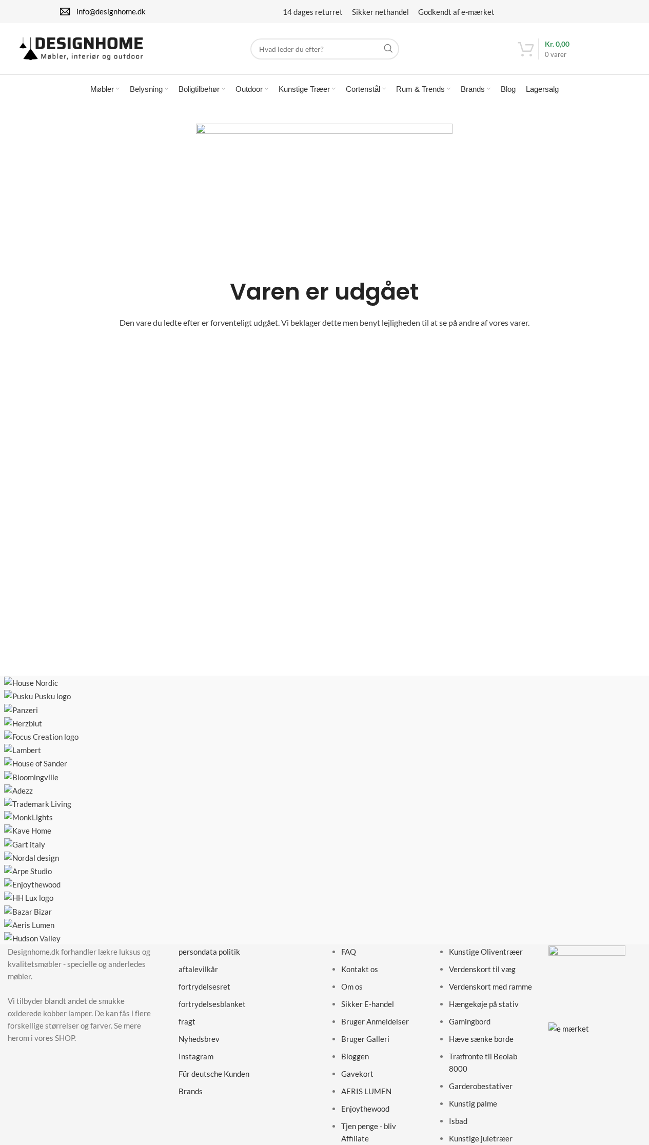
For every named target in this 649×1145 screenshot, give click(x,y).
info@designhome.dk (111, 11)
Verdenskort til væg (482, 969)
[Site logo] (81, 47)
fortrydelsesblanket (212, 1004)
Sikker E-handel (367, 1004)
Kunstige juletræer (481, 1138)
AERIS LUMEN (366, 1091)
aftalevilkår (198, 969)
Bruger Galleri (365, 1038)
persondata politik (209, 951)
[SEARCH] (388, 49)
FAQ (348, 951)
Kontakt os (359, 969)
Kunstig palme (473, 1103)
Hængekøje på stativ (484, 1004)
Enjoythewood (365, 1108)
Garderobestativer (481, 1086)
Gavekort (357, 1073)
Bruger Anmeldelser (375, 1021)
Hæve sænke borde (481, 1038)
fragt (187, 1021)
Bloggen (355, 1056)
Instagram (196, 1056)
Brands (191, 1091)
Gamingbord (469, 1021)
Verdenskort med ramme (490, 986)
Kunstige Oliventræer (486, 951)
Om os (352, 986)
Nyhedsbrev (199, 1038)
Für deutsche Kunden (214, 1073)
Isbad (458, 1121)
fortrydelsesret (204, 986)
